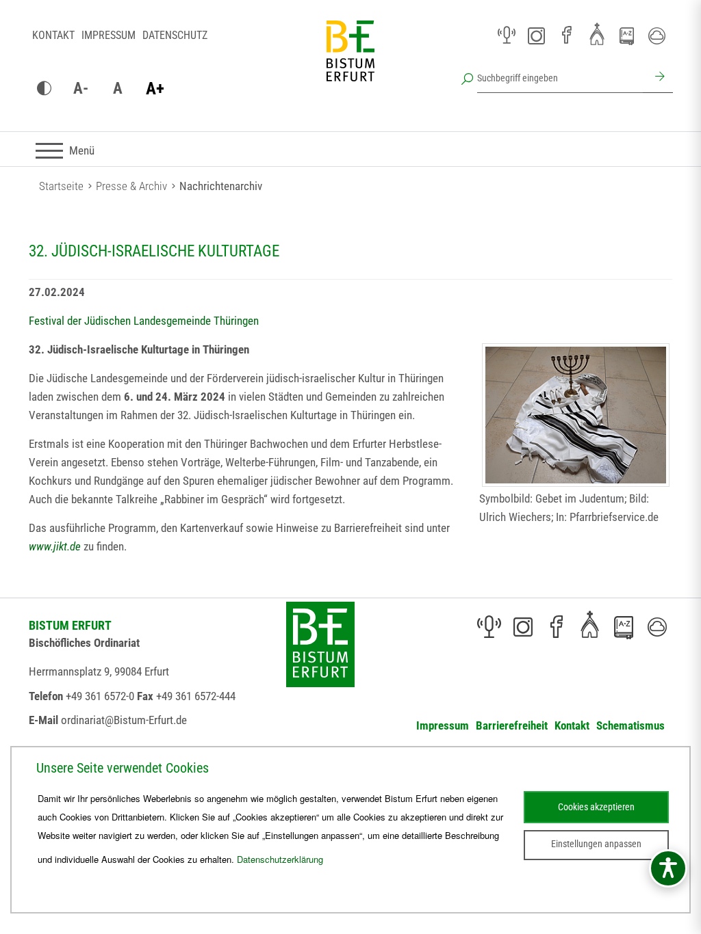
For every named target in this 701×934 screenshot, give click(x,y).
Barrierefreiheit (512, 725)
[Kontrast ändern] (44, 89)
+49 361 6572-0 (100, 696)
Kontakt (53, 35)
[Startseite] (350, 62)
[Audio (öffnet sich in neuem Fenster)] (507, 36)
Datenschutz (174, 35)
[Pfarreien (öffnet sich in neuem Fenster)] (597, 33)
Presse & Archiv (131, 186)
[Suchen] (658, 78)
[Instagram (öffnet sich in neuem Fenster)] (537, 36)
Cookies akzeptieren (596, 806)
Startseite (61, 186)
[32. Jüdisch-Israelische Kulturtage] (576, 415)
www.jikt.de (56, 546)
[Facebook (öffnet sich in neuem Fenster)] (567, 36)
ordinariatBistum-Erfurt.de (124, 720)
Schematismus (630, 725)
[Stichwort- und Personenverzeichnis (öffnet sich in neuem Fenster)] (627, 36)
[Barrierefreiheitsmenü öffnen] (668, 868)
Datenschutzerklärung (280, 859)
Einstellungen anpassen (596, 843)
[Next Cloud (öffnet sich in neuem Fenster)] (657, 36)
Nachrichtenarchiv (220, 186)
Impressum (108, 35)
